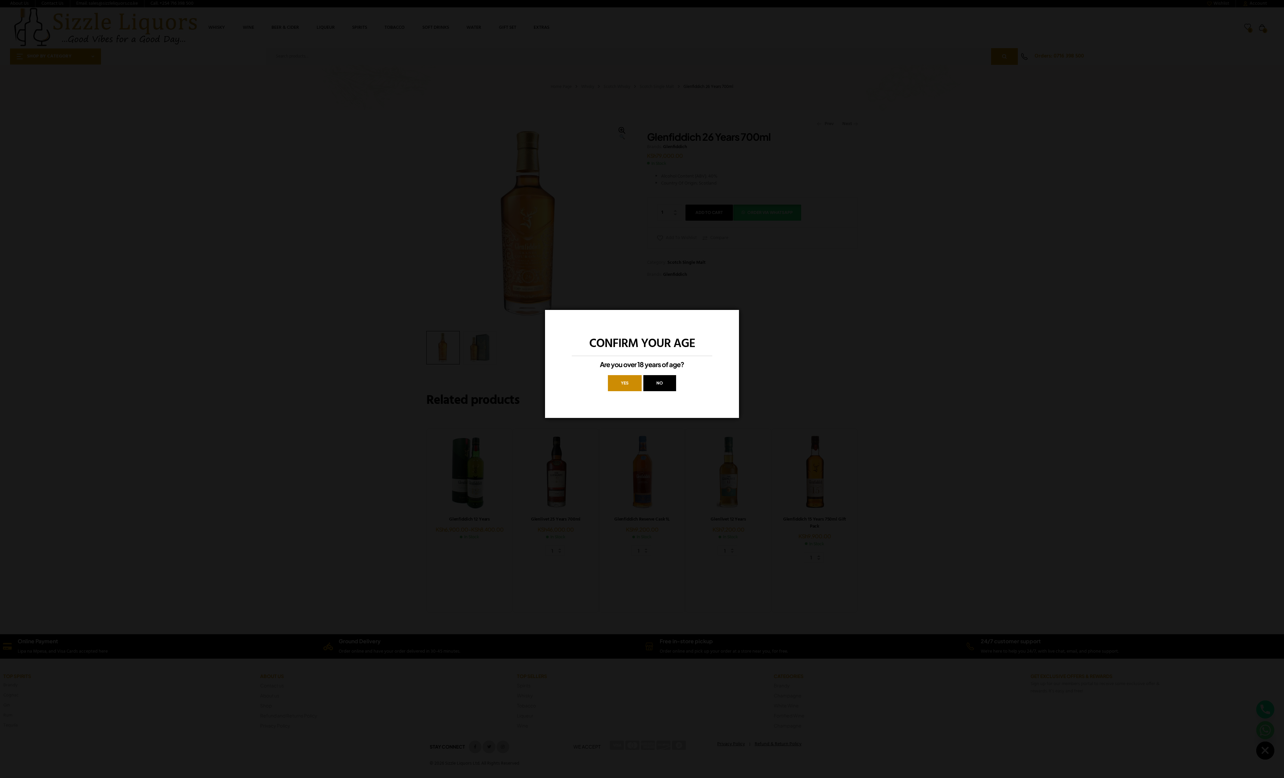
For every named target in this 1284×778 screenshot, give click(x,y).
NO (659, 382)
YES (625, 382)
